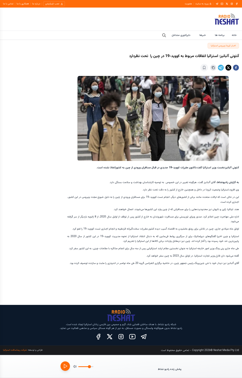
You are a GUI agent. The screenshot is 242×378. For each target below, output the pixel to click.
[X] (227, 4)
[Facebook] (236, 4)
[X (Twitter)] (110, 337)
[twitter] (228, 68)
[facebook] (236, 68)
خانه (234, 35)
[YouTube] (222, 4)
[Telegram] (217, 4)
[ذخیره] (204, 67)
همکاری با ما (23, 3)
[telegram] (221, 68)
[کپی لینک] (213, 68)
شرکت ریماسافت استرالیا (15, 350)
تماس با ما (8, 3)
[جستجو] (164, 35)
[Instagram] (232, 4)
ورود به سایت (202, 3)
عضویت (188, 3)
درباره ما (36, 3)
